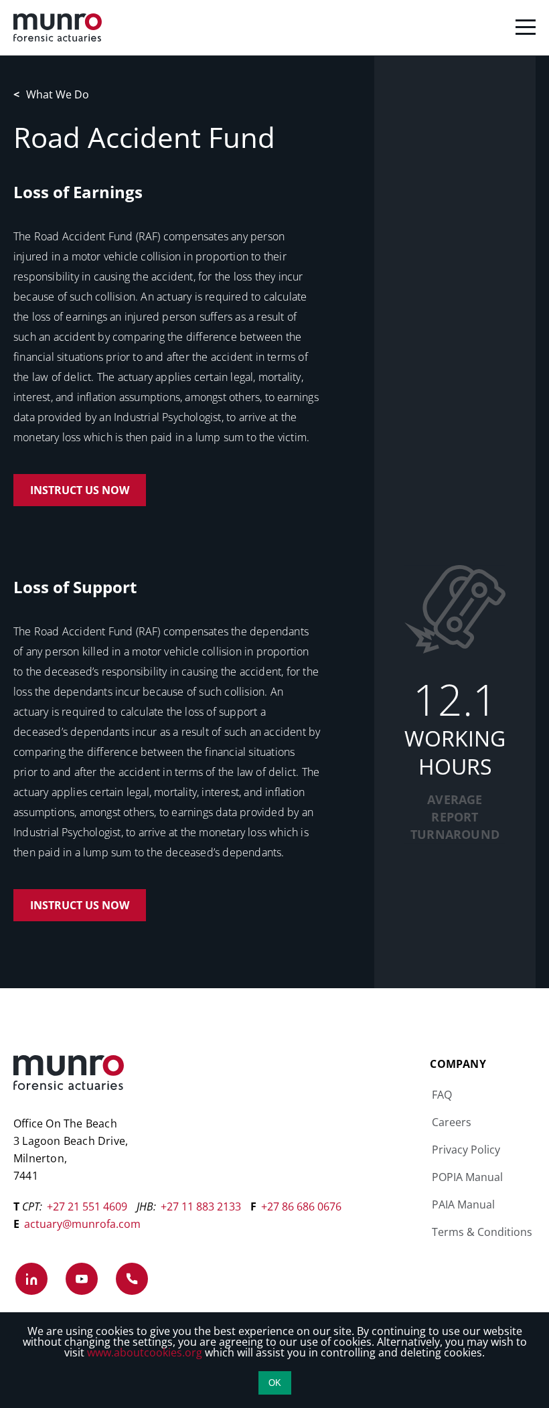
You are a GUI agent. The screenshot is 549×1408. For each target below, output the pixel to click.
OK (274, 1383)
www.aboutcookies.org (144, 1352)
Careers (451, 1122)
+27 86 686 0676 (301, 1206)
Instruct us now (79, 490)
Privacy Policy (466, 1149)
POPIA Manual (467, 1177)
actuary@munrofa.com (82, 1224)
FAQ (442, 1094)
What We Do (51, 94)
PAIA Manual (463, 1204)
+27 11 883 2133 (201, 1206)
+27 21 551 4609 (87, 1206)
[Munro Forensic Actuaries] (274, 27)
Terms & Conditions (482, 1232)
